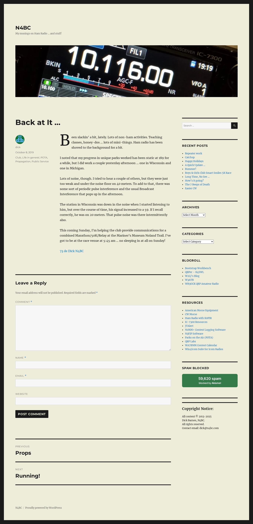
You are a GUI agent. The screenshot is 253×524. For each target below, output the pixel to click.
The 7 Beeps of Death (197, 184)
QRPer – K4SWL (194, 272)
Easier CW (191, 188)
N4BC (23, 28)
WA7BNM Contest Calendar (201, 345)
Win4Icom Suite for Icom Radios (204, 349)
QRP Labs (190, 341)
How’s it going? (194, 180)
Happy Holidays (194, 161)
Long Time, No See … (197, 176)
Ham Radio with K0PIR (198, 318)
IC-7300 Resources (196, 322)
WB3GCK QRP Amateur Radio (202, 283)
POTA (44, 157)
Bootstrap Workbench (198, 268)
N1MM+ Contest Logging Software (205, 329)
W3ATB (189, 279)
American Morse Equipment (201, 310)
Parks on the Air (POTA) (199, 337)
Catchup (190, 157)
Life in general (30, 157)
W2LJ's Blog (192, 276)
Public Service (40, 161)
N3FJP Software (194, 333)
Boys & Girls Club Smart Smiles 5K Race (208, 172)
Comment (23, 301)
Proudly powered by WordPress (43, 507)
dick (18, 147)
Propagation (23, 161)
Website (21, 393)
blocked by (213, 381)
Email (20, 375)
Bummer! (190, 169)
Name (20, 357)
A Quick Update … (195, 165)
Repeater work (193, 153)
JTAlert (189, 326)
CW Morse (191, 314)
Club (18, 157)
